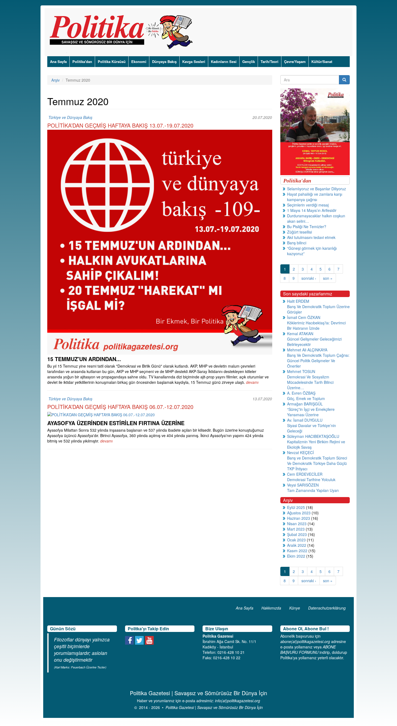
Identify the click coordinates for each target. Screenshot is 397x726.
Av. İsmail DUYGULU (304, 420)
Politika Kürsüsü (112, 61)
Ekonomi (138, 61)
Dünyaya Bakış (164, 61)
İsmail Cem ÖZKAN (303, 317)
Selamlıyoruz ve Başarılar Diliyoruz (316, 188)
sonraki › (308, 278)
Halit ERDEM (298, 301)
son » (327, 278)
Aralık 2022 (296, 545)
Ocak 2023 (296, 539)
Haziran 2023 (298, 518)
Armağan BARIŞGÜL (305, 404)
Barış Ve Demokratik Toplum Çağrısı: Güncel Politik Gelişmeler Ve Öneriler (318, 360)
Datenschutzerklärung (327, 608)
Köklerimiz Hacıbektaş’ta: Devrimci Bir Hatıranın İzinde (316, 325)
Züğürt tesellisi (299, 232)
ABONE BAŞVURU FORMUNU (308, 649)
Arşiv (55, 80)
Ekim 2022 (296, 556)
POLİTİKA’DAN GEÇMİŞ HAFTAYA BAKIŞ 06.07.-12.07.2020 (120, 407)
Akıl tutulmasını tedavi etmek (311, 237)
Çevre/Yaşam (295, 61)
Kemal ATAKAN (300, 333)
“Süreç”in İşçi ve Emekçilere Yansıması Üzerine (311, 412)
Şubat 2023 (297, 534)
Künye (294, 608)
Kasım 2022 (297, 550)
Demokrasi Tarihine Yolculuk (311, 479)
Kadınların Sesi (224, 61)
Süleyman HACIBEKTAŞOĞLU (313, 436)
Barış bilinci (296, 242)
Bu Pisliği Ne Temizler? (306, 226)
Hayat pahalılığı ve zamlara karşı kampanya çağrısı (314, 196)
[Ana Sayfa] (123, 32)
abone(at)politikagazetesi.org (305, 641)
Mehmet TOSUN (301, 371)
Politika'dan (82, 61)
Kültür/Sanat (321, 61)
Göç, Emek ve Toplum (306, 398)
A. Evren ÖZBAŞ (301, 393)
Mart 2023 (296, 529)
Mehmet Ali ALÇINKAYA (307, 349)
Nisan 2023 (297, 523)
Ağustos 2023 (299, 512)
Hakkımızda (271, 608)
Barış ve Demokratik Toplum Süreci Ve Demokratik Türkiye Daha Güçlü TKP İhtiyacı (317, 463)
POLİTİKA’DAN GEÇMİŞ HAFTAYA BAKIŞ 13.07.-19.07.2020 (120, 125)
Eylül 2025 (296, 507)
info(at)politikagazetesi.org (237, 700)
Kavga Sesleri (193, 61)
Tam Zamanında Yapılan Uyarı (313, 490)
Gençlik (248, 61)
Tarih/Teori (269, 61)
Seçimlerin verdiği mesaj (308, 205)
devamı (252, 382)
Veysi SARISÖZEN (303, 485)
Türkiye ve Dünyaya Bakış (70, 117)
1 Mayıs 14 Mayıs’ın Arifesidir (312, 210)
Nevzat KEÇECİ (300, 452)
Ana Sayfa (58, 61)
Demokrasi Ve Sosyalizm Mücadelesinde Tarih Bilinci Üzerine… (310, 382)
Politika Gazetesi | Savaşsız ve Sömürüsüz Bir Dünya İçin (214, 707)
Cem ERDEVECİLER (304, 474)
